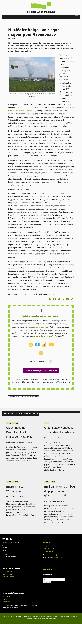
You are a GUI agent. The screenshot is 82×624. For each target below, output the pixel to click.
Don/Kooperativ (8, 577)
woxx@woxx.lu (58, 555)
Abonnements (7, 572)
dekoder (68, 384)
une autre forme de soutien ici (44, 336)
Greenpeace (20, 397)
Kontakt (46, 543)
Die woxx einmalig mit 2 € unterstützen (41, 370)
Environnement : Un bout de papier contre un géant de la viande (60, 491)
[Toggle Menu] (76, 16)
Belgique (12, 397)
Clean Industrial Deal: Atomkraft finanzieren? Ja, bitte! (19, 432)
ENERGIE (15, 423)
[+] (66, 470)
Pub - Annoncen (8, 574)
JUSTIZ (47, 482)
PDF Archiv (47, 569)
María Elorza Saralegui (15, 442)
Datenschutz (6, 601)
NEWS (47, 423)
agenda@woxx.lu (56, 557)
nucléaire (28, 397)
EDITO (9, 423)
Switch (48, 361)
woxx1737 (35, 397)
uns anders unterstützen (39, 327)
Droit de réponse (8, 596)
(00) (49, 549)
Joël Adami (48, 438)
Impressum (6, 599)
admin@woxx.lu (48, 551)
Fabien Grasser (13, 38)
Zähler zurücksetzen (63, 382)
